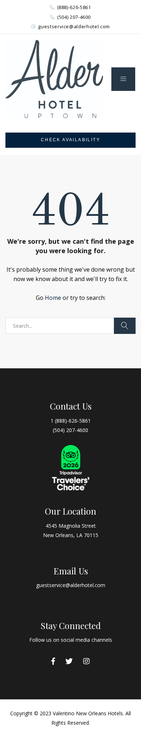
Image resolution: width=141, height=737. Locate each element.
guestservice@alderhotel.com (74, 26)
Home (53, 298)
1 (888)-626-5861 (71, 420)
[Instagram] (86, 661)
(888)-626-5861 (74, 7)
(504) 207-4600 (74, 17)
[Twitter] (69, 661)
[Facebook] (53, 661)
